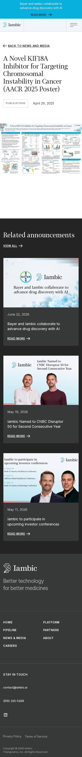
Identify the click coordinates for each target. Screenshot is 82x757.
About (48, 637)
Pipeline (10, 630)
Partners (51, 630)
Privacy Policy (12, 736)
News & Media (14, 637)
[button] (74, 25)
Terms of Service (36, 736)
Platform (51, 622)
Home (7, 622)
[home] (12, 25)
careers (10, 645)
